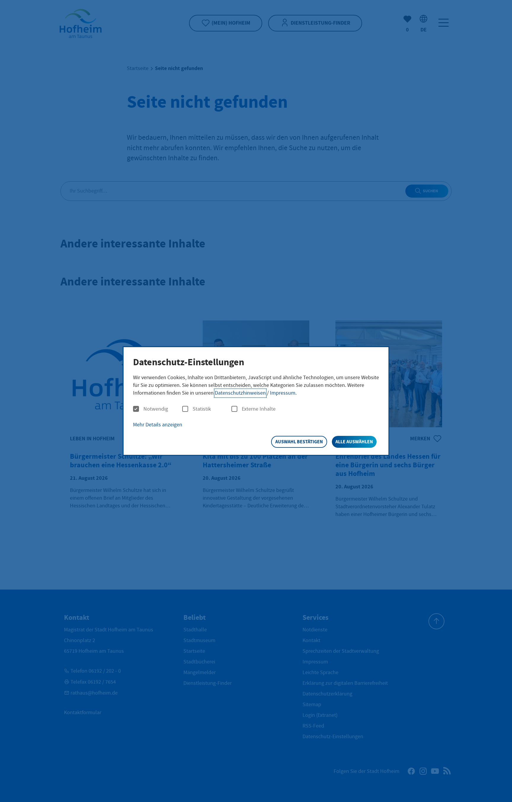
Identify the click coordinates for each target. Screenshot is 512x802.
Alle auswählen (354, 442)
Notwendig (155, 409)
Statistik (202, 409)
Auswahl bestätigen (299, 442)
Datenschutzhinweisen (240, 393)
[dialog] (256, 401)
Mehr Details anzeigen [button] (157, 424)
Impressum (282, 393)
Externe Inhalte (259, 409)
